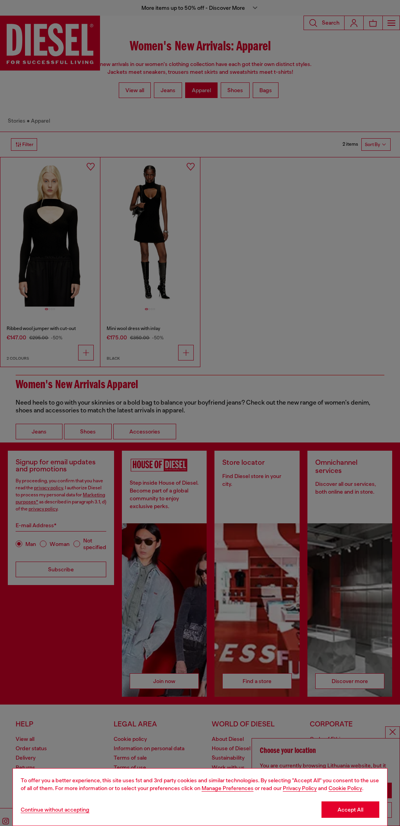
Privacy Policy (300, 788)
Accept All (350, 809)
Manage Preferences (228, 788)
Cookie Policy (345, 788)
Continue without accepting (55, 809)
